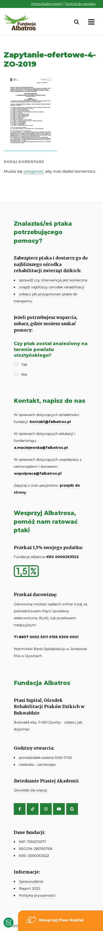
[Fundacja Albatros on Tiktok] (32, 809)
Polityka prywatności (37, 895)
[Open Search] (76, 22)
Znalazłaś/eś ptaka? (46, 4)
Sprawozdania (31, 881)
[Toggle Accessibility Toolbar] (8, 922)
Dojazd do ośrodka (80, 4)
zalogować (33, 171)
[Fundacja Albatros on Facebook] (20, 809)
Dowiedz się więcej (30, 790)
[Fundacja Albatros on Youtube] (59, 809)
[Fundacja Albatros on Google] (72, 809)
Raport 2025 (29, 888)
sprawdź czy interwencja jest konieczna (53, 280)
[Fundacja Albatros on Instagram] (46, 809)
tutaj (78, 604)
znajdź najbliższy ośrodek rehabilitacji (51, 287)
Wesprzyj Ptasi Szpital (61, 920)
